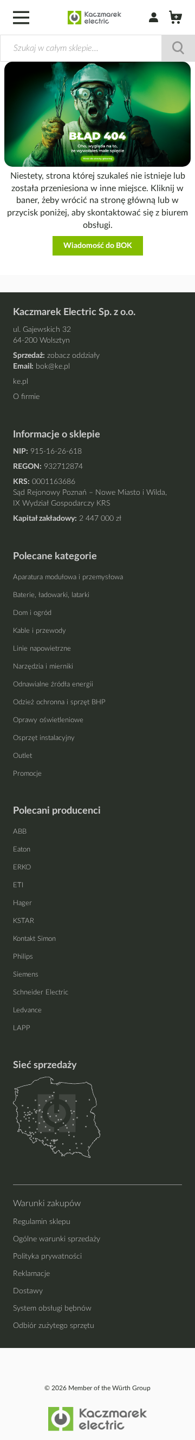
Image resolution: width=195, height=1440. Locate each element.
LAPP (21, 1028)
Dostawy (28, 1291)
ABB (20, 831)
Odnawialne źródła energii (53, 684)
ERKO (22, 867)
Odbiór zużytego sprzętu (53, 1326)
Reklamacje (31, 1274)
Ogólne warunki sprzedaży (56, 1239)
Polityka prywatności (47, 1256)
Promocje (27, 773)
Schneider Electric (40, 992)
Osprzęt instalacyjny (44, 738)
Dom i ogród (32, 613)
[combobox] (97, 48)
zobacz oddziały (73, 355)
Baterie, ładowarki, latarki (51, 595)
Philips (23, 956)
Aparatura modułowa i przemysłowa (68, 577)
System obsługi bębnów (52, 1308)
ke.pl (20, 381)
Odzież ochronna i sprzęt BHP (59, 702)
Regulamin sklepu (41, 1222)
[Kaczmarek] (95, 17)
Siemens (25, 974)
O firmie (26, 397)
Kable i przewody (39, 630)
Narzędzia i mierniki (43, 666)
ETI (18, 885)
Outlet (22, 756)
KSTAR (23, 921)
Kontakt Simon (34, 938)
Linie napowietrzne (42, 648)
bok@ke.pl (53, 366)
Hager (22, 903)
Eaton (21, 849)
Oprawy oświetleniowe (48, 720)
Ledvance (27, 1010)
